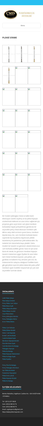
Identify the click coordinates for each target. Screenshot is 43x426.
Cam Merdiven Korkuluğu (10, 346)
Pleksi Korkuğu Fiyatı (8, 356)
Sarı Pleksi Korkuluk (8, 370)
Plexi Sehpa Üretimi (8, 301)
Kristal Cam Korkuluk (9, 336)
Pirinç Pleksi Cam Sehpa (10, 303)
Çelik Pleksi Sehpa (8, 298)
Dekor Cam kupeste (8, 333)
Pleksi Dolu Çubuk (8, 376)
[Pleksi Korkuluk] (19, 14)
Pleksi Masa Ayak (7, 306)
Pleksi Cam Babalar (8, 328)
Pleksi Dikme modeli (8, 311)
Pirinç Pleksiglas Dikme (9, 319)
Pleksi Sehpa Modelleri (9, 309)
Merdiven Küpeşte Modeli (10, 341)
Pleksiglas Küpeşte (8, 349)
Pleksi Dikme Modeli (8, 330)
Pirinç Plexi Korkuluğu (9, 365)
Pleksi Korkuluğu (7, 351)
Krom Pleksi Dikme (8, 322)
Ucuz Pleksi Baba (7, 314)
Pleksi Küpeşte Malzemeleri (11, 354)
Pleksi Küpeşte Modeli (9, 378)
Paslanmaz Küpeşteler (9, 373)
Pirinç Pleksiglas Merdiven (10, 368)
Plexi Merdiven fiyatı (8, 343)
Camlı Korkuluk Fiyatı (9, 338)
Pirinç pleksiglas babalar (10, 316)
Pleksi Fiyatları (6, 359)
